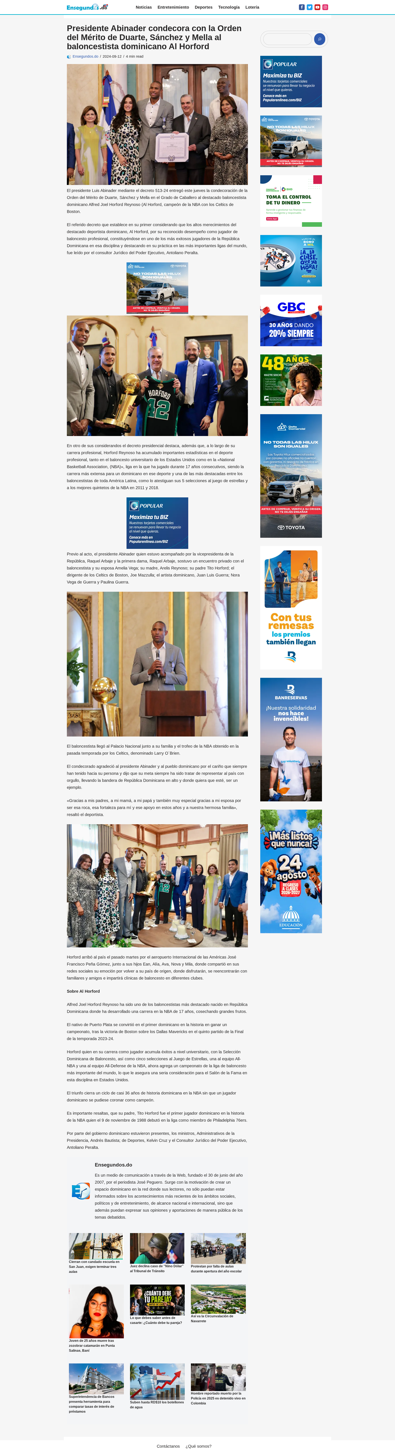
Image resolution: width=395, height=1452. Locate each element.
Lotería (252, 7)
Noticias (144, 7)
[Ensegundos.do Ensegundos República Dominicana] (87, 7)
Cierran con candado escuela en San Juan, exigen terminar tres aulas (94, 1266)
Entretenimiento (173, 7)
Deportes (204, 7)
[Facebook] (302, 7)
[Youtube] (317, 7)
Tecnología (229, 7)
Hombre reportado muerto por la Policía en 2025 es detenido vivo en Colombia (218, 1398)
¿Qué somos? (198, 1446)
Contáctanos (168, 1446)
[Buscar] (319, 39)
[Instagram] (325, 7)
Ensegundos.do (85, 56)
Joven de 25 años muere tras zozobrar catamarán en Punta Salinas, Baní (92, 1345)
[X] (310, 7)
